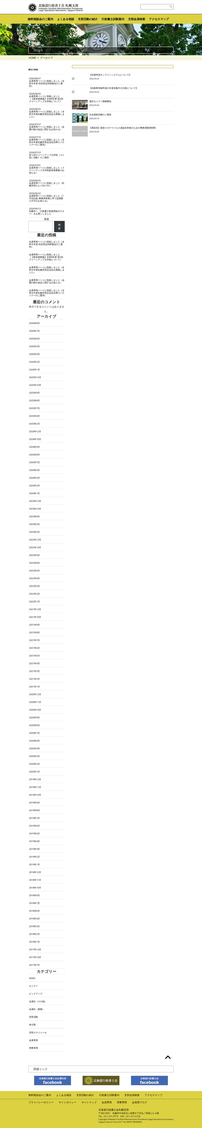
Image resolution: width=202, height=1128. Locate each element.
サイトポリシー (67, 1102)
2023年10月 (35, 508)
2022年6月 (34, 570)
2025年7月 (34, 408)
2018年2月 (34, 933)
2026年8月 (34, 323)
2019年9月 (34, 802)
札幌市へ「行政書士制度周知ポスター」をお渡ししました (46, 211)
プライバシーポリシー (41, 1102)
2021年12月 (35, 609)
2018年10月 (35, 887)
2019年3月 (34, 848)
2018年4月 (34, 918)
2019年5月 (34, 833)
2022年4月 (34, 578)
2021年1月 (34, 686)
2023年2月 (34, 531)
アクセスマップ (159, 19)
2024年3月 (34, 477)
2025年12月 (35, 377)
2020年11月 (35, 702)
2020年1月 (34, 771)
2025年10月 (35, 384)
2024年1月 (34, 493)
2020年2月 (34, 763)
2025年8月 (34, 400)
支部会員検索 (136, 19)
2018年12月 (35, 872)
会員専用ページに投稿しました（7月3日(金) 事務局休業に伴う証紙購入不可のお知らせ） (46, 197)
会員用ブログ (139, 1102)
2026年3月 (34, 354)
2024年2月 (34, 485)
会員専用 (33, 1040)
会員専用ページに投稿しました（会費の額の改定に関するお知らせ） (46, 127)
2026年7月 (34, 330)
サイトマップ (89, 1102)
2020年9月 (34, 717)
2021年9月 (34, 624)
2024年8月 (34, 454)
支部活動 (33, 1016)
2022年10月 (35, 547)
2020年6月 (34, 740)
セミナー (33, 985)
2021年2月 (34, 678)
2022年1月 (34, 601)
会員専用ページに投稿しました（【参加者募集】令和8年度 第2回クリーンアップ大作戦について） (46, 97)
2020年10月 (35, 709)
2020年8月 (34, 725)
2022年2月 (34, 593)
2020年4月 (34, 748)
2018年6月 (34, 910)
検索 (46, 219)
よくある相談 (65, 19)
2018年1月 (34, 941)
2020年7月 (34, 732)
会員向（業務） (37, 1009)
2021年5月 (34, 655)
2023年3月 (34, 524)
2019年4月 (34, 841)
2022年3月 (34, 586)
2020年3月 (34, 756)
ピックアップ (35, 993)
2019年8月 (34, 810)
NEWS (32, 978)
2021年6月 (34, 647)
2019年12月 (35, 779)
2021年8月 (34, 632)
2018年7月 (34, 903)
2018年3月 (34, 926)
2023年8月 (34, 516)
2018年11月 (35, 879)
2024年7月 (34, 462)
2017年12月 (35, 949)
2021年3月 (34, 671)
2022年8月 (34, 562)
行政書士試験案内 (113, 19)
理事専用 (33, 1047)
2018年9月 (34, 895)
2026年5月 (34, 346)
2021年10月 (35, 616)
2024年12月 (35, 431)
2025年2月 (34, 423)
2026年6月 (34, 338)
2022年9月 (34, 555)
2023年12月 (35, 500)
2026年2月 (34, 361)
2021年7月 (34, 640)
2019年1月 (34, 864)
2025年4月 (34, 415)
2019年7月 (34, 817)
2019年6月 (34, 825)
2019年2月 (34, 856)
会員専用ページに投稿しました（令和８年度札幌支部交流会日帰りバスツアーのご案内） (46, 141)
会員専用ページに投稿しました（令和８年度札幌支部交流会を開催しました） (46, 112)
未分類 (32, 1024)
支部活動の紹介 (88, 19)
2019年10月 (35, 794)
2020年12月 (35, 694)
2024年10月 (35, 439)
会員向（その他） (38, 1001)
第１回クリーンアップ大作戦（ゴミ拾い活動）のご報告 (46, 155)
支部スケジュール (38, 1032)
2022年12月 (35, 539)
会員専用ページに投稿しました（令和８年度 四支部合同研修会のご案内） (46, 82)
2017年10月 (35, 957)
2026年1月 (34, 369)
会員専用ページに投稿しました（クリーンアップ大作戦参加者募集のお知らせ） (46, 169)
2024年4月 (34, 470)
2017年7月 (34, 964)
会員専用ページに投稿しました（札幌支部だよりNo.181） (46, 183)
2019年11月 (35, 787)
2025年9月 (34, 392)
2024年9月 (34, 446)
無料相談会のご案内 (40, 19)
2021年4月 (34, 663)
